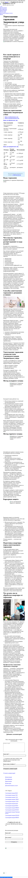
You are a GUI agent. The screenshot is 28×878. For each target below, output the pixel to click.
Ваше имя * (6, 754)
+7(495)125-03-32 (16, 2)
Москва (6, 2)
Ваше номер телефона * (9, 764)
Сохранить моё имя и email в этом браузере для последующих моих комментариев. (12, 760)
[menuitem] (1, 6)
